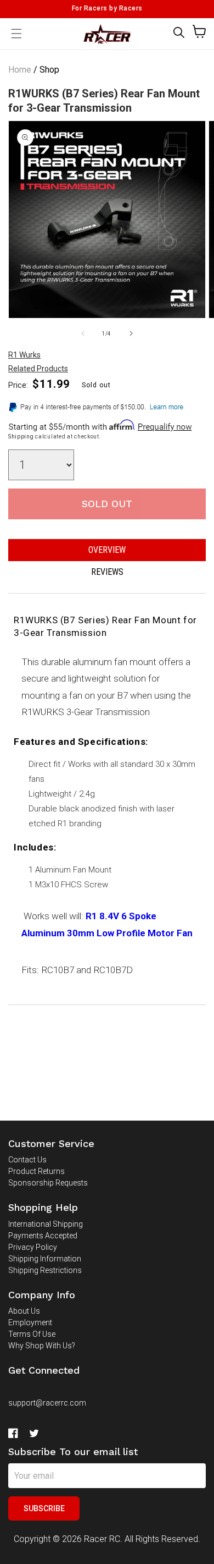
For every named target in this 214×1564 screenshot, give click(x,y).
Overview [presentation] (107, 550)
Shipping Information (44, 1258)
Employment (30, 1322)
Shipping (21, 436)
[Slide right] (131, 333)
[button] (178, 32)
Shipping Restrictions (45, 1270)
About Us (24, 1311)
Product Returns (36, 1171)
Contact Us (27, 1159)
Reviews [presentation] (107, 572)
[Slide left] (83, 333)
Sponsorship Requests (48, 1182)
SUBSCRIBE (44, 1508)
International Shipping (45, 1224)
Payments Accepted (42, 1235)
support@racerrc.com (47, 1402)
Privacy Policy (32, 1247)
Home (19, 69)
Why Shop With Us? (41, 1345)
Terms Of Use (31, 1334)
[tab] (107, 550)
